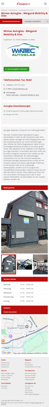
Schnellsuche (13, 10)
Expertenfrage (5, 377)
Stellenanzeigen (30, 377)
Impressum (28, 390)
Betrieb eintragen (30, 373)
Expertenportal (30, 379)
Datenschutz (29, 392)
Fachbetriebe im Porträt (32, 367)
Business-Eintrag (30, 375)
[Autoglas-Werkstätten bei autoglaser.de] (24, 4)
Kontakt (27, 388)
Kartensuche (5, 365)
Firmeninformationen (11, 21)
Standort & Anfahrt (33, 21)
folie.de (3, 404)
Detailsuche (5, 367)
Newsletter (4, 379)
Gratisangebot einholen (17, 69)
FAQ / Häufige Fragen (8, 373)
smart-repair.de (36, 403)
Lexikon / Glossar (6, 375)
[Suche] (45, 4)
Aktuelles (28, 363)
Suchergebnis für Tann (26, 10)
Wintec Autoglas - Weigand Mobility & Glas (22, 95)
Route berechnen (10, 312)
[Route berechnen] (24, 335)
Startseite (4, 10)
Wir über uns (29, 386)
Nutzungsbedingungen (32, 394)
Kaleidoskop (29, 365)
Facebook (4, 386)
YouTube (4, 388)
